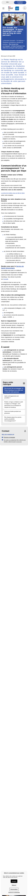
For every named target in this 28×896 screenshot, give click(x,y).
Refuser (14, 885)
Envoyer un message (9, 437)
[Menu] (3, 8)
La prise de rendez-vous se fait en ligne (13, 193)
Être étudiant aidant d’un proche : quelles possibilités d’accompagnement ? (13, 419)
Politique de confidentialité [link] (14, 892)
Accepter (14, 881)
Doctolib (5, 279)
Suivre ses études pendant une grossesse (12, 412)
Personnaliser (14, 889)
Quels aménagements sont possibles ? (11, 396)
